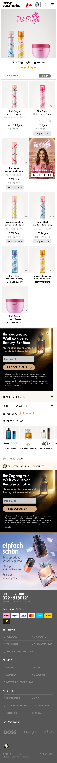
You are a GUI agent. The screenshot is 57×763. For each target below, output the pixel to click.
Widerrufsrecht (16, 705)
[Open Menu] (12, 4)
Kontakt (11, 674)
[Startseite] (4, 458)
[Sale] (28, 4)
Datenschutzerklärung (28, 376)
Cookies (11, 713)
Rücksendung (43, 644)
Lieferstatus (14, 667)
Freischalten (17, 367)
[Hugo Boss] (10, 732)
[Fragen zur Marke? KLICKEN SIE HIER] (42, 158)
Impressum (13, 698)
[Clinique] (30, 732)
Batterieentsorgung (19, 682)
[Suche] (44, 4)
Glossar (39, 674)
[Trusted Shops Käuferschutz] (6, 746)
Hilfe (37, 667)
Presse (38, 713)
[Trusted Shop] (37, 4)
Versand (11, 636)
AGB (36, 698)
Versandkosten (23, 756)
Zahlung (12, 644)
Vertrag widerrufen (19, 651)
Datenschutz (42, 705)
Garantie (40, 636)
